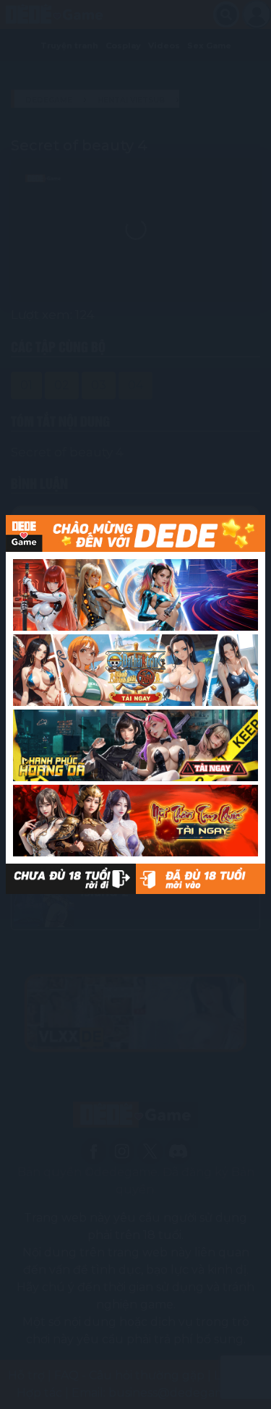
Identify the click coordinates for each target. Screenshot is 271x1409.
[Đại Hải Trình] (135, 670)
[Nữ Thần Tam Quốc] (135, 820)
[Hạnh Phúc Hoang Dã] (135, 745)
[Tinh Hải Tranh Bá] (135, 595)
